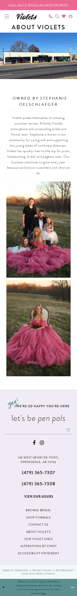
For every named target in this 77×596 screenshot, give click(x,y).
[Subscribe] (68, 430)
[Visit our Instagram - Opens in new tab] (42, 443)
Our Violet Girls (38, 539)
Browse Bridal (38, 510)
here (44, 593)
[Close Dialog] (4, 587)
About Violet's (38, 532)
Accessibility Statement (38, 553)
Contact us (38, 525)
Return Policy (65, 570)
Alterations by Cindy (38, 546)
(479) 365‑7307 (38, 472)
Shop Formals (38, 517)
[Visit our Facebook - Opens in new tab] (34, 443)
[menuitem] (6, 16)
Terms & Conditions (15, 570)
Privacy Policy (42, 570)
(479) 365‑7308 (39, 483)
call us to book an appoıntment (38, 5)
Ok (73, 587)
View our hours (38, 496)
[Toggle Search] (57, 16)
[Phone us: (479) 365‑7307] (50, 16)
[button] (6, 16)
